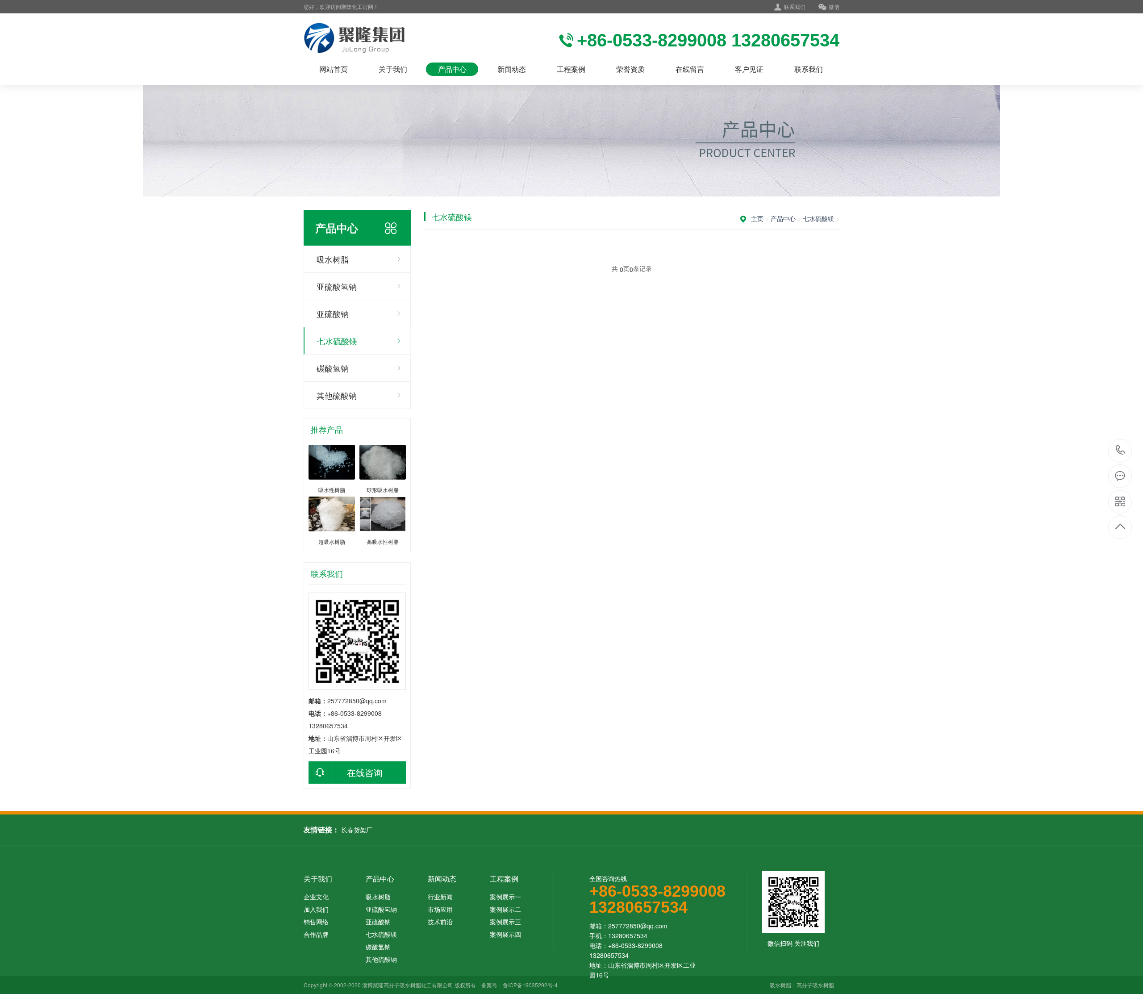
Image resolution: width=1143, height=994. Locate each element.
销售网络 (316, 922)
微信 (834, 6)
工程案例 (571, 69)
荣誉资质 (630, 69)
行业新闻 (440, 897)
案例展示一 (505, 897)
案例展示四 (505, 934)
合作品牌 (316, 934)
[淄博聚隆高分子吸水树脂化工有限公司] (354, 38)
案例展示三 (505, 922)
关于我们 (393, 69)
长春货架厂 (356, 829)
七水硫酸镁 (337, 341)
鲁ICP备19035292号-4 (530, 985)
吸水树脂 (333, 259)
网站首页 (333, 69)
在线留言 (690, 69)
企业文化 (316, 897)
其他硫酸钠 (337, 395)
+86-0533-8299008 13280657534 (1120, 451)
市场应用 (440, 909)
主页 (757, 218)
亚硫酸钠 (333, 313)
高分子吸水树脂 (815, 985)
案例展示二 (505, 909)
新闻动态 (511, 69)
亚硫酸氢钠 (337, 286)
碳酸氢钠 (333, 368)
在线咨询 (365, 772)
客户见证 (749, 69)
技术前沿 (440, 922)
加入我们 (316, 909)
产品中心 (452, 69)
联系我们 (794, 6)
